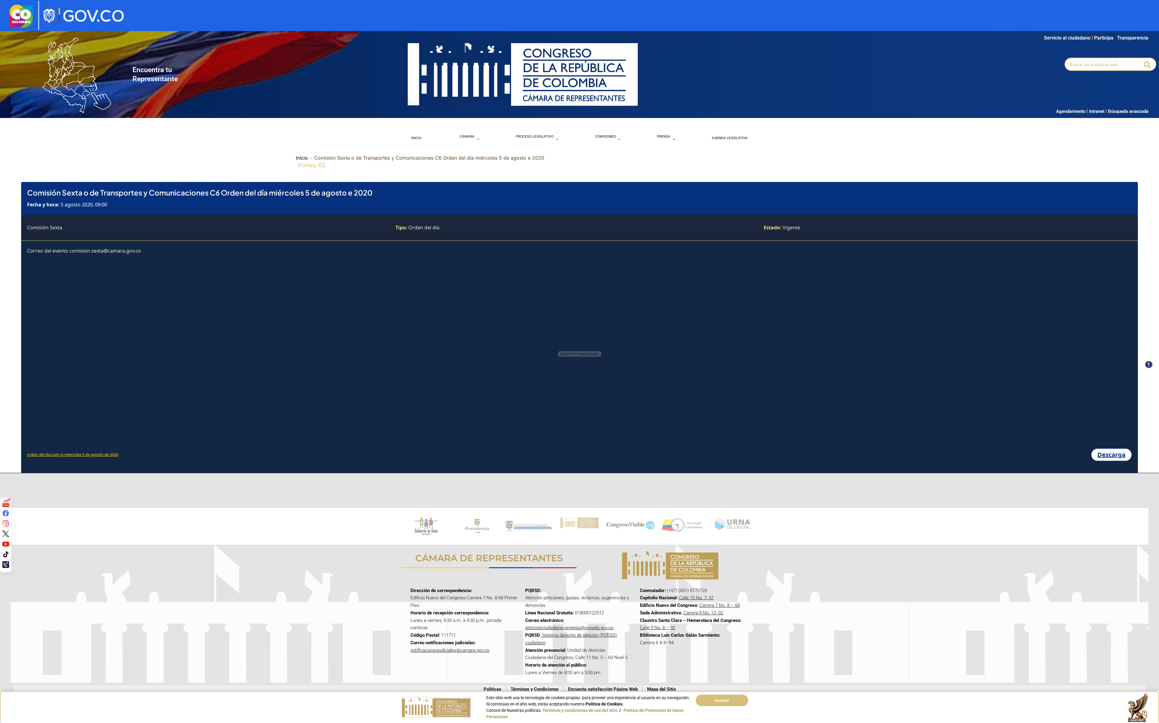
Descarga (1111, 455)
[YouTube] (6, 544)
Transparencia (1132, 38)
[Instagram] (6, 523)
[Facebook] (6, 513)
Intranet (1095, 111)
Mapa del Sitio (661, 689)
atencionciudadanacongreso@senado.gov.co (569, 627)
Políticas (492, 689)
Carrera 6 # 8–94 (657, 642)
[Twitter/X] (6, 534)
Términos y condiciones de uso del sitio (580, 710)
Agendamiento (1070, 111)
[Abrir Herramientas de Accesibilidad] (1148, 364)
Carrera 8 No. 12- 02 (703, 613)
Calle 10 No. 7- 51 (696, 597)
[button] (1147, 64)
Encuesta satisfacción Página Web (603, 689)
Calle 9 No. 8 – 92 (657, 627)
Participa (1105, 38)
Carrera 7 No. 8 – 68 (719, 605)
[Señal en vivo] (6, 503)
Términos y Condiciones (535, 689)
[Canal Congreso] (6, 565)
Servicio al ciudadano (1067, 38)
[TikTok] (6, 554)
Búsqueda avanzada (1128, 111)
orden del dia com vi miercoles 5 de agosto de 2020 (72, 454)
